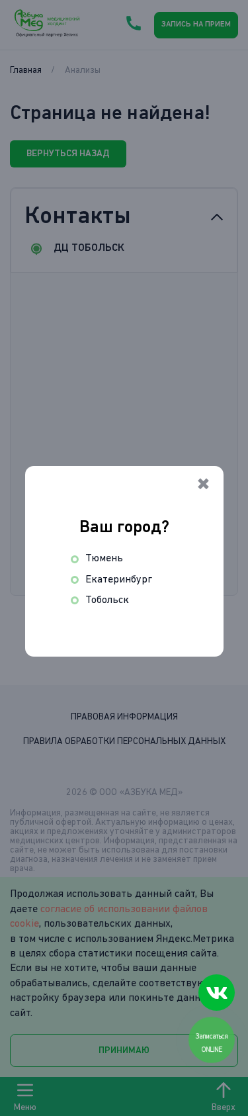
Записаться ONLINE (212, 1043)
